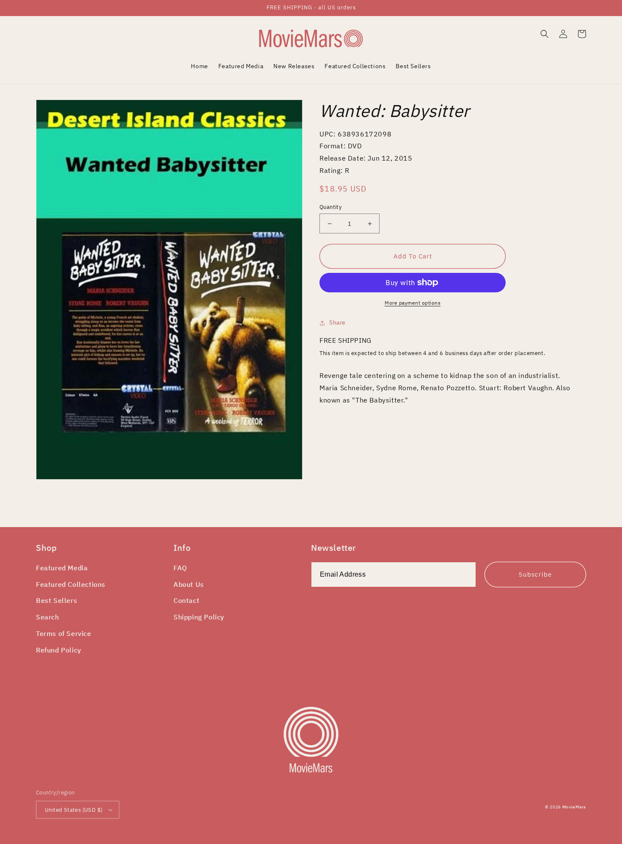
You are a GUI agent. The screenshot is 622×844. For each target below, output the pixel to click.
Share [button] (337, 322)
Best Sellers (56, 600)
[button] (544, 34)
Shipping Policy (198, 617)
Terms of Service (63, 633)
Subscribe (535, 574)
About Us (188, 584)
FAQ (180, 568)
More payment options (412, 303)
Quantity (330, 207)
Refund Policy (58, 650)
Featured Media (62, 568)
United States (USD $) (73, 809)
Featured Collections (70, 584)
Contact (186, 600)
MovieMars (574, 807)
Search (47, 617)
